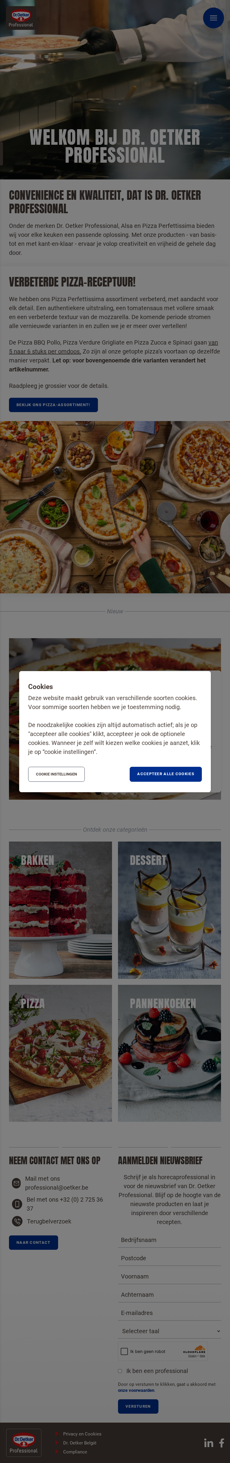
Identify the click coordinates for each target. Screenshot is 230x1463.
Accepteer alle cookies (165, 774)
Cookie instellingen (56, 774)
